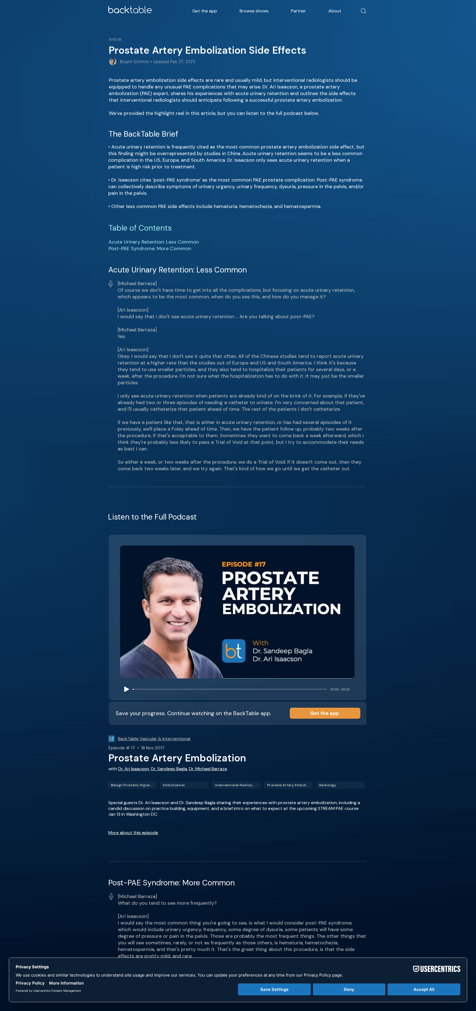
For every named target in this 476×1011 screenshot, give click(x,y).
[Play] (126, 689)
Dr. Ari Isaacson (133, 769)
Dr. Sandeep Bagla (169, 769)
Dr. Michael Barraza (208, 769)
